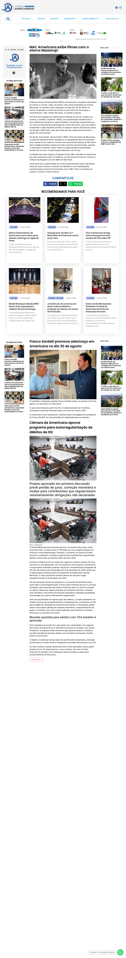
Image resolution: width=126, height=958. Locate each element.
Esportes (54, 18)
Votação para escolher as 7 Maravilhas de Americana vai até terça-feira (62, 235)
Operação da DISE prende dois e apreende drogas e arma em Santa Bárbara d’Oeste (14, 147)
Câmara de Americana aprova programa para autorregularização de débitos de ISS (14, 124)
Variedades (69, 18)
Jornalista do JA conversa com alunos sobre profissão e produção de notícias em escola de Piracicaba (62, 307)
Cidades (41, 18)
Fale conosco (112, 18)
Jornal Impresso (90, 18)
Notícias (25, 18)
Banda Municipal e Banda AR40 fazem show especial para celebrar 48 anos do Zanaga (24, 306)
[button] (61, 41)
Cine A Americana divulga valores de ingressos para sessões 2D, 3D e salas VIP (98, 235)
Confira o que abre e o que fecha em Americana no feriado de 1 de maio (111, 95)
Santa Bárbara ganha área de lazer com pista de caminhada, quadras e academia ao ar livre (111, 119)
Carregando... (36, 659)
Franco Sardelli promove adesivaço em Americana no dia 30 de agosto (14, 101)
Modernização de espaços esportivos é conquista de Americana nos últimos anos (111, 71)
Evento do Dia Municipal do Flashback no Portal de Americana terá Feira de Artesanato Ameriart (98, 307)
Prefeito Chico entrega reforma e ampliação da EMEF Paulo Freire (111, 142)
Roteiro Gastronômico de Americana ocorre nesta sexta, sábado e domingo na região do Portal (24, 236)
